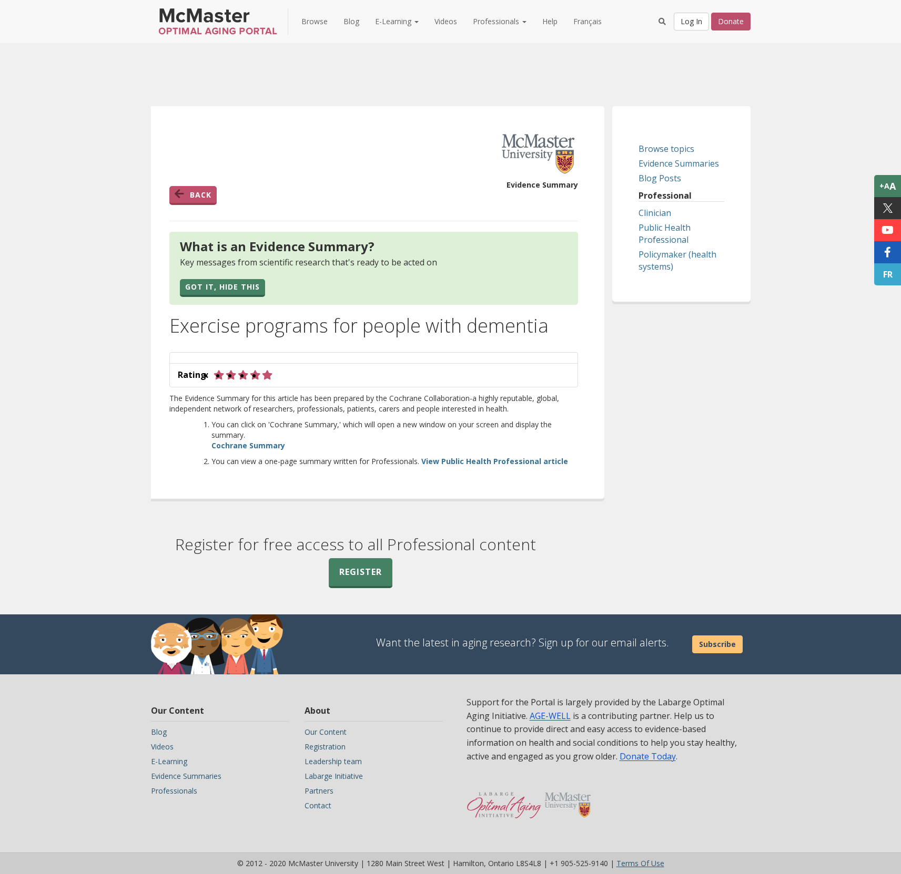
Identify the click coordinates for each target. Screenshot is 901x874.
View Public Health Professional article (494, 461)
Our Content (326, 732)
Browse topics (666, 149)
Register (360, 572)
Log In (691, 21)
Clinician (655, 213)
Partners (319, 791)
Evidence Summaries (679, 163)
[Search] (662, 21)
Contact (318, 805)
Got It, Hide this (222, 287)
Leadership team (333, 761)
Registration (325, 747)
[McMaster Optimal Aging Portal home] (504, 800)
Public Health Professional (665, 233)
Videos (445, 21)
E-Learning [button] (394, 21)
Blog (351, 21)
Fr (888, 274)
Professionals (174, 791)
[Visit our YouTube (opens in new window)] (887, 230)
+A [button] (887, 186)
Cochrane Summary (248, 445)
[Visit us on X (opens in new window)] (887, 208)
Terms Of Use (640, 863)
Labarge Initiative (334, 776)
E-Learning (169, 761)
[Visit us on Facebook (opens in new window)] (887, 252)
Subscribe (717, 644)
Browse (314, 21)
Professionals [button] (497, 21)
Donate (731, 21)
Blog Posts (660, 178)
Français (587, 21)
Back (200, 195)
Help (550, 21)
